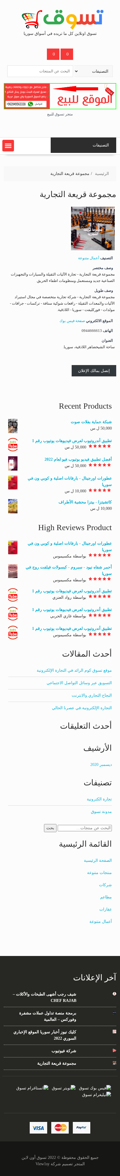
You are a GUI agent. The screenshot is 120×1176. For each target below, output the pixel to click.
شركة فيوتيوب (64, 1051)
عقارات (105, 909)
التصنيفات (101, 145)
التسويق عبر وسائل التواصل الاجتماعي (79, 683)
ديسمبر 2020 (101, 764)
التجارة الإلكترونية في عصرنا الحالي (82, 708)
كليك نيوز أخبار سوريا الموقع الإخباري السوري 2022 (44, 1035)
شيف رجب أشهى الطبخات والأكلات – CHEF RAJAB (44, 997)
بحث (50, 828)
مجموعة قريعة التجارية (56, 1063)
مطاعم (106, 897)
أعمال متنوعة (88, 258)
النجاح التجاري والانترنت (92, 695)
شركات (105, 885)
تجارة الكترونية (99, 799)
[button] (8, 145)
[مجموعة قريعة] (93, 249)
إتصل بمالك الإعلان (94, 371)
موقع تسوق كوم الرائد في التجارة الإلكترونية (74, 670)
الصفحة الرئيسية (98, 860)
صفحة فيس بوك (72, 321)
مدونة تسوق (101, 811)
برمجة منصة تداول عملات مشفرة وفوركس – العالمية (47, 1016)
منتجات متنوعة (99, 873)
